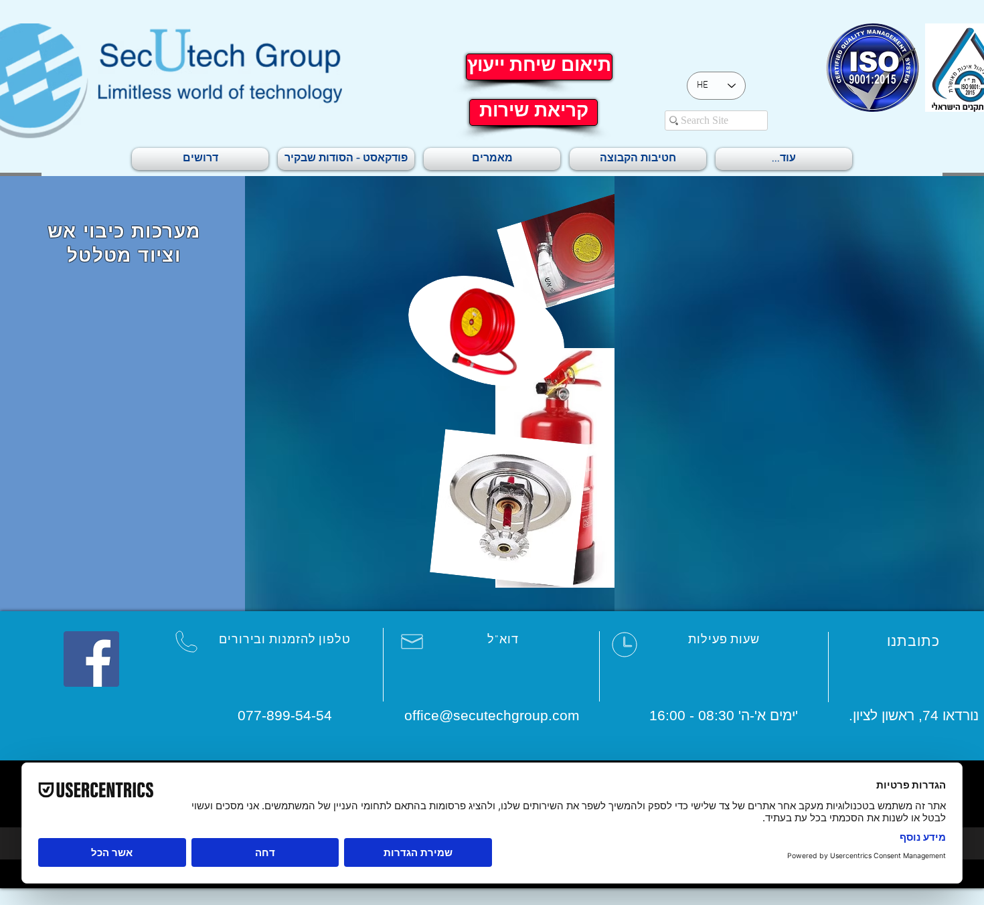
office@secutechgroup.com (492, 715)
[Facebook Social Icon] (91, 659)
